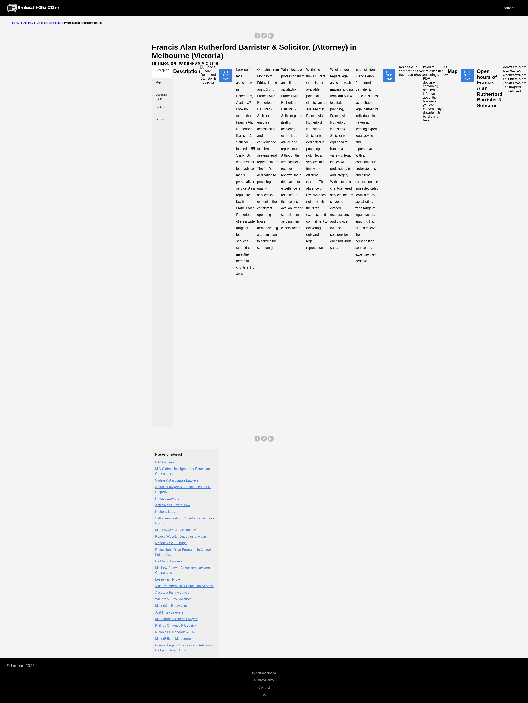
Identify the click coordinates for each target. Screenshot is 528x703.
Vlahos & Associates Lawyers (176, 480)
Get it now (445, 71)
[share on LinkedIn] (270, 37)
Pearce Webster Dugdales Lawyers (181, 536)
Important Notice (264, 673)
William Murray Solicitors (173, 599)
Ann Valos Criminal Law (172, 505)
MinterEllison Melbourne (173, 638)
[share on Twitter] (264, 37)
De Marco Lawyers (169, 561)
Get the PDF (226, 75)
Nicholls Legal (165, 511)
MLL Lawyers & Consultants (175, 529)
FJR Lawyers (164, 462)
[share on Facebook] (257, 37)
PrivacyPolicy (264, 680)
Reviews (15, 22)
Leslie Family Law (168, 579)
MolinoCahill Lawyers (171, 605)
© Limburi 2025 (21, 665)
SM (264, 695)
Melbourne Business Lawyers (176, 619)
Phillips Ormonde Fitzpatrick (175, 625)
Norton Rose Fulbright (171, 543)
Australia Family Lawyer (172, 592)
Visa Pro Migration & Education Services (184, 586)
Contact (508, 8)
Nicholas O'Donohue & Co (174, 632)
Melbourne (55, 22)
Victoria (41, 22)
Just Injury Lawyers (169, 612)
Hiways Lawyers (167, 498)
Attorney (28, 22)
